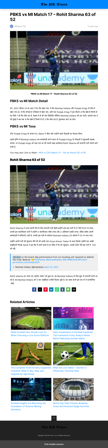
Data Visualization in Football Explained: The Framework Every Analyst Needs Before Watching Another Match (73, 335)
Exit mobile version (54, 444)
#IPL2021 (82, 259)
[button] (34, 289)
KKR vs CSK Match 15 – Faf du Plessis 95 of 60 (62, 152)
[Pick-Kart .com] (54, 427)
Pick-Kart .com (54, 4)
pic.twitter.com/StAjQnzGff (26, 262)
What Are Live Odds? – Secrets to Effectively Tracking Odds (70, 369)
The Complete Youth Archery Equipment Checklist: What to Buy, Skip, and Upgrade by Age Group (31, 370)
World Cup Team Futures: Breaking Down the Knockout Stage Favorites (71, 405)
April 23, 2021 (51, 267)
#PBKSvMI (72, 259)
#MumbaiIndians (54, 259)
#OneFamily (39, 259)
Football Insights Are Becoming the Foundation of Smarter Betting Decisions (28, 406)
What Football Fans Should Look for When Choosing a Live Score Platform (30, 334)
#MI (65, 259)
